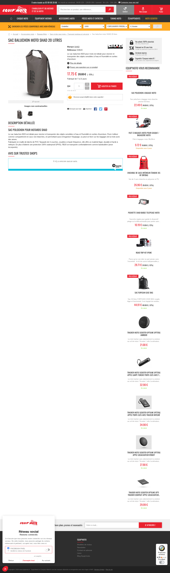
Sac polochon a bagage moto (143, 93)
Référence (72, 50)
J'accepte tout (29, 560)
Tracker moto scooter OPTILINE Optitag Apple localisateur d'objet (143, 453)
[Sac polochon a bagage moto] (143, 82)
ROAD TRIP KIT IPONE (144, 252)
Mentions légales (99, 569)
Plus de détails (76, 63)
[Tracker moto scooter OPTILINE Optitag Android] (143, 322)
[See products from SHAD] (115, 46)
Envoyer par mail (75, 109)
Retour (11, 560)
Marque (70, 47)
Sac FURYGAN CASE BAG (144, 292)
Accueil (9, 34)
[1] (157, 26)
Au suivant (46, 560)
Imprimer (89, 109)
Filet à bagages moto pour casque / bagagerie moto (144, 134)
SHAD (77, 47)
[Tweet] (100, 109)
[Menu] (166, 545)
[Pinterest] (105, 109)
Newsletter (81, 547)
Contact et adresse (84, 550)
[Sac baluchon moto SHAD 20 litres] (19, 114)
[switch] (161, 562)
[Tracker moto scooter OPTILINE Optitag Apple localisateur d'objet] (143, 442)
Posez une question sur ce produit (84, 67)
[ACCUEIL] (11, 18)
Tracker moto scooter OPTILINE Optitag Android (143, 333)
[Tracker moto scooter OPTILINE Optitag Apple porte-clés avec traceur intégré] (143, 402)
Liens (79, 553)
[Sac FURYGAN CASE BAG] (143, 282)
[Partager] (95, 109)
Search (110, 9)
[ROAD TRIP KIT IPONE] (143, 242)
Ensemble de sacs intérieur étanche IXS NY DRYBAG (143, 174)
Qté (68, 86)
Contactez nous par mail (130, 2)
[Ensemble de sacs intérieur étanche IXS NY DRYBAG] (143, 162)
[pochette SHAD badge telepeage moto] (143, 202)
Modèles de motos (84, 545)
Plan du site (109, 569)
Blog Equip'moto (83, 556)
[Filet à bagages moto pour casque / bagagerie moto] (143, 122)
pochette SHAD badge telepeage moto (144, 213)
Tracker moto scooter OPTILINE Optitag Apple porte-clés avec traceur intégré (143, 413)
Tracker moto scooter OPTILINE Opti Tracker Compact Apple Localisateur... (144, 493)
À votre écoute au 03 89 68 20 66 (44, 2)
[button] (5, 569)
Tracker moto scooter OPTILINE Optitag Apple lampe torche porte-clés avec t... (143, 373)
